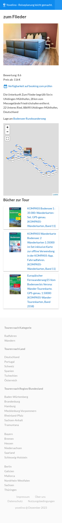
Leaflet (55, 194)
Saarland (9, 452)
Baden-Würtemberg (16, 396)
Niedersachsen (13, 448)
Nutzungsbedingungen (41, 501)
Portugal (9, 361)
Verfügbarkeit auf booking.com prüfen (30, 86)
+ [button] (7, 127)
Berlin (8, 466)
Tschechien (10, 375)
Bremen (9, 438)
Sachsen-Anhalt (13, 420)
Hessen (8, 443)
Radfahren (10, 335)
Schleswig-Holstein (15, 457)
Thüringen (10, 489)
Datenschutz (15, 501)
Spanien (9, 371)
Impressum (23, 496)
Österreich (10, 380)
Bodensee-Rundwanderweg (29, 118)
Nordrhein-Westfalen (17, 480)
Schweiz (9, 366)
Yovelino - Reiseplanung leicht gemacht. (29, 5)
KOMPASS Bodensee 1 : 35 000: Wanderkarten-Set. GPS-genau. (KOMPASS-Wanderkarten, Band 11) (41, 217)
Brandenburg (12, 401)
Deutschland (11, 357)
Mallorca (9, 475)
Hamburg (9, 406)
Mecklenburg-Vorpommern (20, 410)
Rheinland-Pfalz (13, 415)
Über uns (40, 496)
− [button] (7, 132)
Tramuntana (11, 425)
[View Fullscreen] (7, 138)
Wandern (9, 340)
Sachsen (9, 485)
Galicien (9, 471)
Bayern (8, 434)
